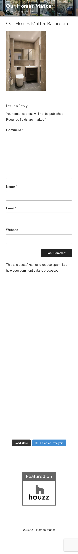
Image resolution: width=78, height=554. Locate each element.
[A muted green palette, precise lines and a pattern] (19, 402)
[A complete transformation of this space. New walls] (19, 379)
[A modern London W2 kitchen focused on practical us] (59, 425)
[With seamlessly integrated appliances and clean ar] (19, 332)
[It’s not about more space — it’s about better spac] (59, 309)
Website (12, 229)
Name (11, 186)
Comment (14, 130)
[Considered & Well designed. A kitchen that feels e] (59, 402)
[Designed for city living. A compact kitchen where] (59, 379)
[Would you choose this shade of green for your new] (19, 356)
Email (11, 208)
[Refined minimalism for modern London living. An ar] (59, 332)
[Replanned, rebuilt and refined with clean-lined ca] (19, 309)
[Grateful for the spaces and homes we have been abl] (19, 425)
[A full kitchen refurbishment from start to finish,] (59, 356)
